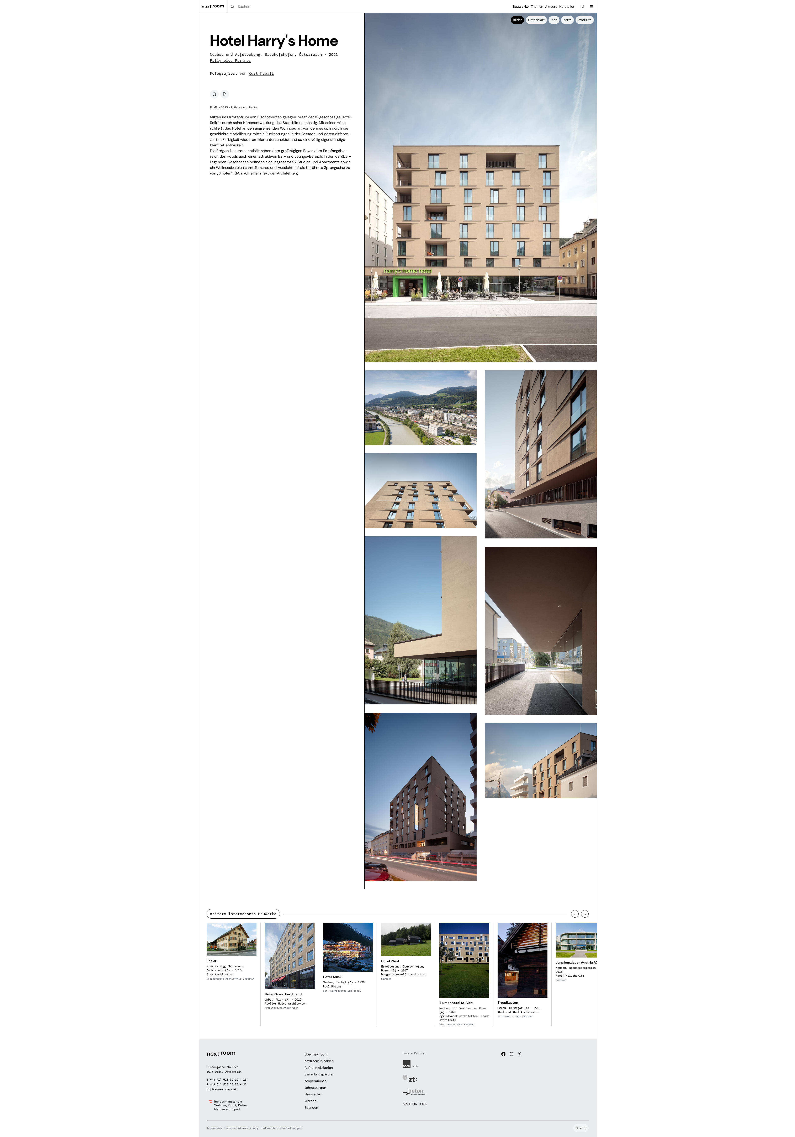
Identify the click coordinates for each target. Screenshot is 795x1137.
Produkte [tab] (585, 20)
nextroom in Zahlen (319, 1061)
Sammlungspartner (319, 1074)
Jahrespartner (315, 1087)
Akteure (551, 6)
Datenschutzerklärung (241, 1128)
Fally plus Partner (230, 60)
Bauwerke (521, 6)
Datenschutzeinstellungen (281, 1128)
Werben (310, 1101)
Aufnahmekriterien (318, 1067)
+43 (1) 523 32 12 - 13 (228, 1079)
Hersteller (566, 6)
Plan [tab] (554, 20)
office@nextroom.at (222, 1089)
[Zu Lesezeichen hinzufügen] (214, 94)
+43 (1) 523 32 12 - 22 (228, 1084)
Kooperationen (315, 1081)
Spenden (311, 1107)
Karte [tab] (567, 20)
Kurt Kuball (261, 73)
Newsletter (312, 1094)
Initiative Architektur (244, 107)
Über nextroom (315, 1054)
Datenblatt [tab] (536, 20)
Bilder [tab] (517, 20)
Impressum (214, 1128)
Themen (537, 6)
